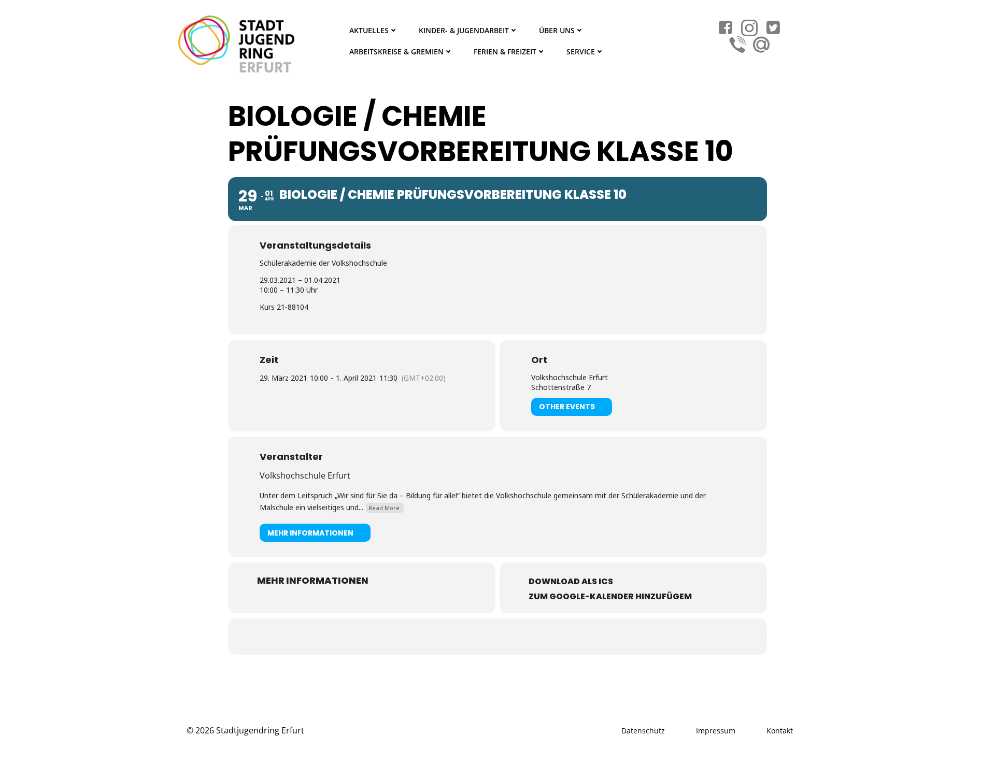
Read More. (384, 508)
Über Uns (557, 30)
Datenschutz (643, 730)
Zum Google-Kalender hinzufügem (610, 596)
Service (580, 51)
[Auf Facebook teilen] (484, 636)
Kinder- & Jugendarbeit (464, 30)
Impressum (715, 730)
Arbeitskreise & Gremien (396, 51)
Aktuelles (369, 30)
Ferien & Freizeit (505, 51)
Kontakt (779, 730)
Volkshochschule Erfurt (305, 475)
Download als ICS (571, 581)
